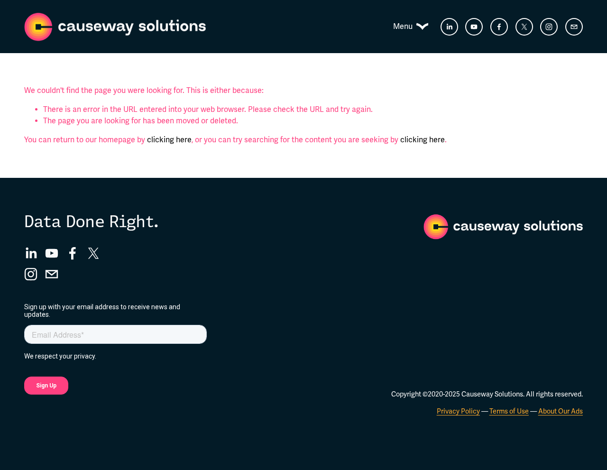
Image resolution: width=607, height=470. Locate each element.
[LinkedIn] (449, 27)
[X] (524, 27)
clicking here (169, 140)
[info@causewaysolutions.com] (574, 27)
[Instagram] (549, 27)
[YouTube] (474, 27)
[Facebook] (499, 27)
